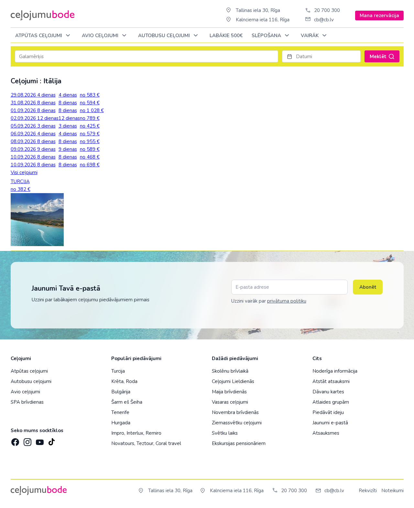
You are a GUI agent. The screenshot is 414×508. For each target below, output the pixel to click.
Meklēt (378, 56)
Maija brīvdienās (229, 392)
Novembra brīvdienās (235, 412)
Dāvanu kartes (328, 392)
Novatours (122, 443)
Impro (117, 433)
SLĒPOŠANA (267, 35)
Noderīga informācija (334, 371)
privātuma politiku (286, 301)
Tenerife (120, 412)
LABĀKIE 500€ (226, 35)
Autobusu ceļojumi (31, 381)
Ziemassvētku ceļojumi (237, 423)
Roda (131, 381)
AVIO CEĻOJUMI (101, 35)
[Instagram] (27, 440)
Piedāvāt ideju (328, 412)
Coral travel (168, 443)
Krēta (117, 381)
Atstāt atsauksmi (331, 381)
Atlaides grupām (330, 402)
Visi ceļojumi (24, 172)
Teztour (144, 443)
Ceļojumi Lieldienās (233, 381)
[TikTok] (51, 440)
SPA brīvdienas (27, 402)
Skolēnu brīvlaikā (230, 371)
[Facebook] (14, 440)
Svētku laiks (225, 433)
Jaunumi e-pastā (330, 423)
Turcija (118, 371)
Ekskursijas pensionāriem (239, 443)
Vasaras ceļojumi (230, 402)
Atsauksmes (325, 433)
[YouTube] (39, 440)
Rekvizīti (368, 490)
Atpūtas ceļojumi (39, 35)
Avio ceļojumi (25, 392)
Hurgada (120, 423)
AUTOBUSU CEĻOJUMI (164, 35)
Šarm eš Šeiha (126, 402)
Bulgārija (120, 392)
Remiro (153, 433)
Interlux (134, 433)
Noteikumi (392, 490)
